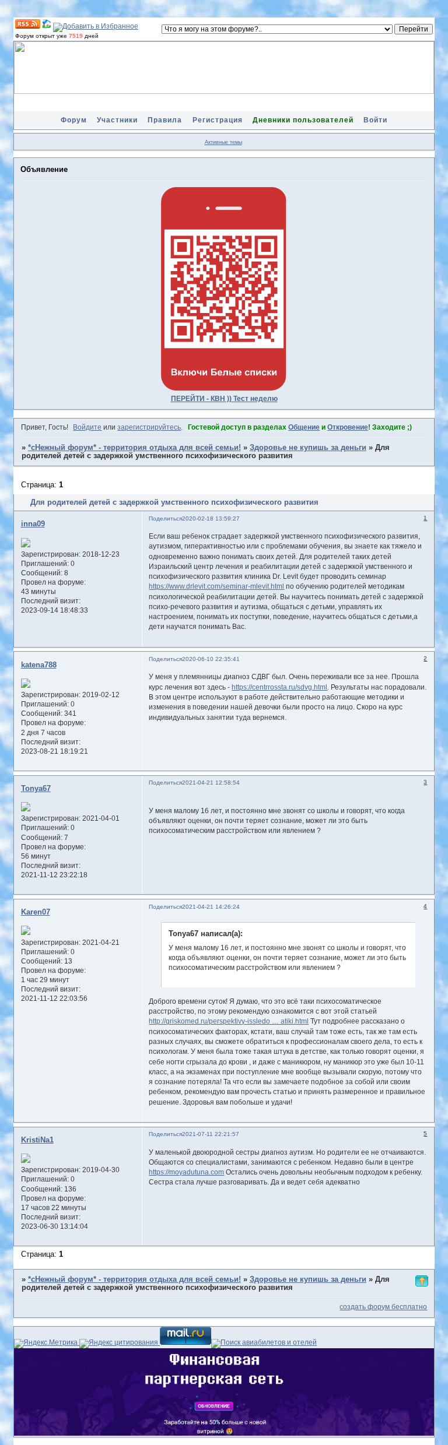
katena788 (39, 665)
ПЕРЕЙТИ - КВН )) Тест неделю (224, 398)
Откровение (347, 427)
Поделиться (165, 518)
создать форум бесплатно (383, 1306)
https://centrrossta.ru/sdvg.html (279, 687)
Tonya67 (36, 789)
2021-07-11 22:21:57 (210, 1134)
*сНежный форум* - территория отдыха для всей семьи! (134, 448)
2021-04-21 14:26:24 (211, 906)
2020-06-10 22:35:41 (211, 659)
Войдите (87, 427)
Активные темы (223, 142)
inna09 (33, 524)
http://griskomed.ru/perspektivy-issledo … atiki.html (229, 1021)
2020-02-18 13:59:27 (211, 518)
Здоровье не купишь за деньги (308, 448)
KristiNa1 (37, 1140)
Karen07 (35, 912)
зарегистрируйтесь (149, 427)
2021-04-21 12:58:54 (211, 782)
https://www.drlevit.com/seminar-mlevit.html (216, 586)
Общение (304, 427)
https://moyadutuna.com (186, 1172)
